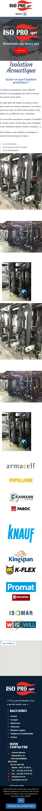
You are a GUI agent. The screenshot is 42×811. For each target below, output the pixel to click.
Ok (21, 800)
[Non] (39, 798)
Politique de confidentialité (21, 806)
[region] (21, 40)
